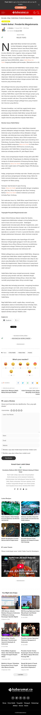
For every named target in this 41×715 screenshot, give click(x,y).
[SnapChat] (23, 489)
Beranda (3, 18)
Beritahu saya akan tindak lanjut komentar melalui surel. (20, 449)
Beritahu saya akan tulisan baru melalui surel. (17, 453)
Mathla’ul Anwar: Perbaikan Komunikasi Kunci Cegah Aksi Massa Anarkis (10, 665)
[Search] (38, 12)
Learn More (20, 7)
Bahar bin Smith (24, 144)
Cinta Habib (6, 21)
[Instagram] (20, 489)
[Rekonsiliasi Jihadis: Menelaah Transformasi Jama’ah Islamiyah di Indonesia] (10, 629)
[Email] (37, 383)
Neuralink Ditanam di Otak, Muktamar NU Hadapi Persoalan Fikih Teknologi (30, 540)
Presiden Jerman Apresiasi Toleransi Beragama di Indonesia (29, 640)
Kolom (30, 352)
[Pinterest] (17, 489)
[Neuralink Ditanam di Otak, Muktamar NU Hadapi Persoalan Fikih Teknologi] (30, 530)
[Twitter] (23, 383)
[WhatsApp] (28, 383)
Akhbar (5, 607)
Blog (9, 18)
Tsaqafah (6, 634)
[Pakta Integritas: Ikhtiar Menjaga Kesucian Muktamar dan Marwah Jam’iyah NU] (10, 508)
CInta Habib (12, 352)
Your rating (5, 410)
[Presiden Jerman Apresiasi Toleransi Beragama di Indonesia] (30, 629)
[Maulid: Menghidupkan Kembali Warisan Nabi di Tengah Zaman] (10, 530)
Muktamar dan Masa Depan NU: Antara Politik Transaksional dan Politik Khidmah (30, 518)
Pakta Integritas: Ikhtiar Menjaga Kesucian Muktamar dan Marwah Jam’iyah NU (10, 518)
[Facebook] (18, 383)
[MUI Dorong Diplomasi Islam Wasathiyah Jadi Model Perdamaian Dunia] (30, 602)
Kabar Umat (22, 352)
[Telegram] (32, 383)
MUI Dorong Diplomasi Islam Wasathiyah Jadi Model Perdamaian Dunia (30, 613)
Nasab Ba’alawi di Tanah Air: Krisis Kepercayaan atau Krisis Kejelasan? (29, 665)
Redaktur (11, 28)
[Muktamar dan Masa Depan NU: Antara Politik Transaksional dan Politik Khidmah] (30, 508)
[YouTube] (26, 489)
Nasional (25, 607)
